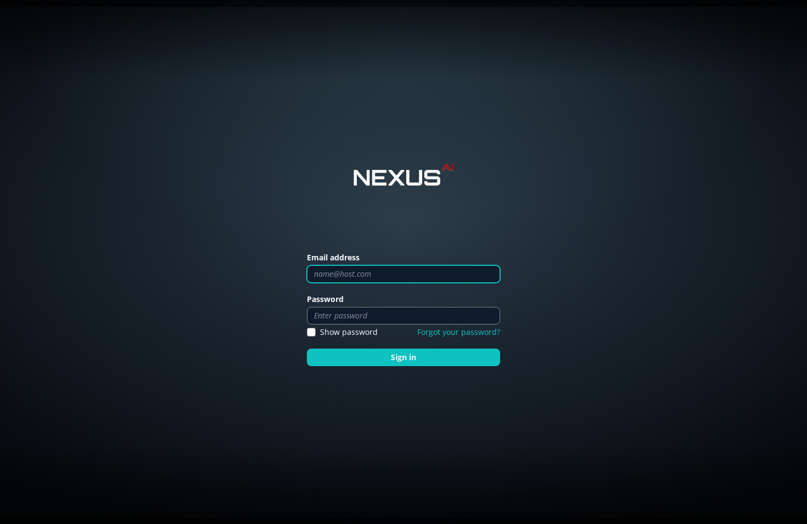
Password (325, 299)
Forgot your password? (458, 332)
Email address (333, 257)
